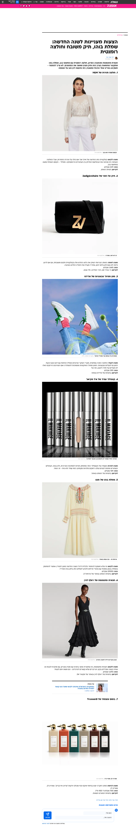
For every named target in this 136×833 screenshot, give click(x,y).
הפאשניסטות (98, 6)
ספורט (100, 2)
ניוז (104, 6)
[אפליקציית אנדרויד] (29, 6)
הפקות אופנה (69, 6)
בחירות (93, 2)
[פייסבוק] (21, 6)
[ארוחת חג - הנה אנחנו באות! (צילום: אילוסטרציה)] (80, 521)
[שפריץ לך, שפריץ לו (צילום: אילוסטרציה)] (80, 741)
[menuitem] (105, 2)
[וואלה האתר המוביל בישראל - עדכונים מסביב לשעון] (114, 2)
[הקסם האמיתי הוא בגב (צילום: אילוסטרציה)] (80, 115)
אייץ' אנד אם (104, 800)
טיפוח (86, 6)
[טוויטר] (24, 6)
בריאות (63, 2)
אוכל (69, 2)
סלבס (80, 2)
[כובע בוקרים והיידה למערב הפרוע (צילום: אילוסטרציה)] (80, 622)
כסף (74, 2)
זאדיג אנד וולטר (113, 800)
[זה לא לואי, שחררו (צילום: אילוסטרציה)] (80, 217)
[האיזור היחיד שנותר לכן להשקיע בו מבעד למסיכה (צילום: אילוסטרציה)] (80, 421)
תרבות (86, 2)
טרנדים (91, 6)
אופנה (42, 2)
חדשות (106, 2)
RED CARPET (78, 6)
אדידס (98, 800)
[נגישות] (2, 2)
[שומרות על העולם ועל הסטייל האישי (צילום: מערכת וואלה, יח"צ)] (80, 318)
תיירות (56, 2)
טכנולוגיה (49, 2)
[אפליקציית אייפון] (26, 6)
